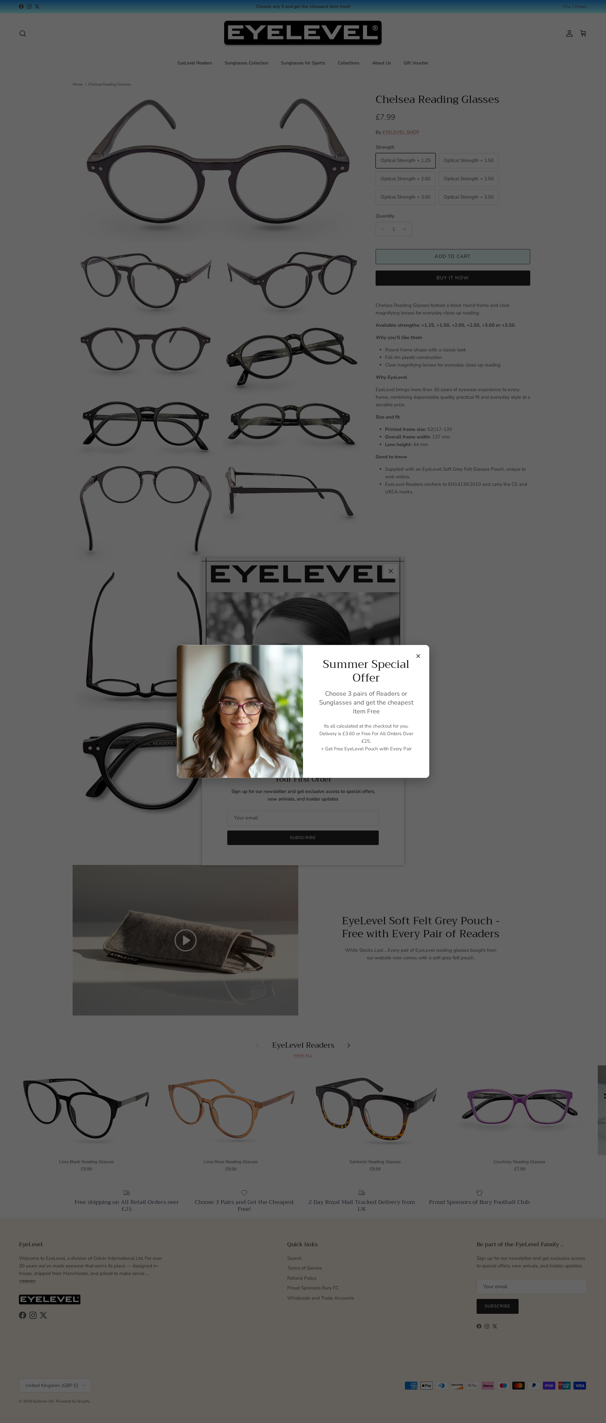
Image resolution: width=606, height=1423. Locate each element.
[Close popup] (418, 656)
